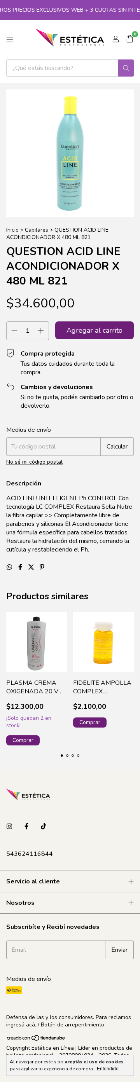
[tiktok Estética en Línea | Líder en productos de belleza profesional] (43, 826)
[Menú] (9, 39)
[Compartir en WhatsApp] (10, 567)
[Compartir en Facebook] (21, 567)
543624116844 (29, 854)
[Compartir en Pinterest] (42, 567)
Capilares (36, 230)
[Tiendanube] (36, 1040)
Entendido (108, 1069)
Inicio (12, 230)
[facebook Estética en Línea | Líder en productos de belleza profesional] (26, 826)
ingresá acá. (21, 1024)
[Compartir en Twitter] (32, 567)
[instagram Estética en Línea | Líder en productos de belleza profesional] (9, 826)
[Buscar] (126, 68)
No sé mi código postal (34, 462)
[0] (130, 40)
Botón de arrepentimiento (72, 1024)
